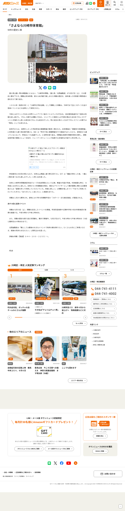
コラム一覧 (103, 273)
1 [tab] (18, 317)
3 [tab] (33, 317)
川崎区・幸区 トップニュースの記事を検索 (103, 235)
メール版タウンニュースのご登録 (59, 449)
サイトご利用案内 (19, 476)
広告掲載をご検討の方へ (24, 472)
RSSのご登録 (100, 451)
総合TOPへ (39, 3)
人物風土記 (107, 9)
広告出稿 (78, 3)
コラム (117, 9)
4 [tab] (40, 317)
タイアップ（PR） (93, 9)
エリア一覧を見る (77, 380)
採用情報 (38, 472)
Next (85, 317)
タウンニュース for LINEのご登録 (28, 449)
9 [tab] (77, 317)
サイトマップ (29, 476)
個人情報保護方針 (8, 476)
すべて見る (103, 132)
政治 (57, 9)
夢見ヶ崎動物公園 (99, 345)
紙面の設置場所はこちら (101, 313)
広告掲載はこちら (99, 308)
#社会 (11, 250)
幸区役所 (96, 334)
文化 (26, 9)
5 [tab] (48, 317)
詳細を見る (99, 436)
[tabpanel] (47, 58)
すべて (5, 9)
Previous (9, 317)
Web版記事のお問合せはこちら (103, 318)
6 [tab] (55, 317)
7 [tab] (62, 317)
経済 (64, 9)
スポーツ (49, 9)
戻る (10, 14)
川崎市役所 (96, 337)
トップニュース (16, 9)
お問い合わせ (109, 474)
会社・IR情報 (8, 472)
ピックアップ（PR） (76, 9)
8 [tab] (70, 317)
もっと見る (79, 323)
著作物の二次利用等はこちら (102, 304)
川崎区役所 (96, 330)
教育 (40, 9)
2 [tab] (26, 317)
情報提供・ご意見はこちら (102, 299)
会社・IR (107, 5)
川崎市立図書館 (98, 341)
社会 (33, 9)
